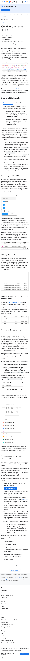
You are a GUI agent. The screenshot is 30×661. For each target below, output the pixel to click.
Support (3, 606)
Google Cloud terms (24, 648)
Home (2, 14)
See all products (5, 590)
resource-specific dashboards (14, 89)
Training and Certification (7, 627)
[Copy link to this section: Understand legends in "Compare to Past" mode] (13, 299)
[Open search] (20, 2)
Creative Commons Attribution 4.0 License (14, 576)
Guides (4, 16)
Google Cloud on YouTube (7, 640)
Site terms (16, 648)
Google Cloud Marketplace (7, 595)
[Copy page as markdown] (7, 30)
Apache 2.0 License (18, 577)
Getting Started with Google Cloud (9, 619)
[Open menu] (2, 2)
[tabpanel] (15, 116)
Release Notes (4, 608)
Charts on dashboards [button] (8, 103)
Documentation (9, 14)
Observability (16, 14)
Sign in (26, 1)
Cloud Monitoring (10, 6)
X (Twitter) (3, 638)
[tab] (8, 103)
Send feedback (7, 22)
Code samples (4, 622)
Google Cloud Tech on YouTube (8, 642)
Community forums (5, 604)
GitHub (2, 617)
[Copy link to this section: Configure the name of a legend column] (8, 332)
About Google (4, 648)
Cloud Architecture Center (7, 624)
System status (4, 611)
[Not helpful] (12, 19)
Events (2, 635)
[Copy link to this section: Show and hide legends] (21, 98)
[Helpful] (10, 19)
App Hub (25, 499)
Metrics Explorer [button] (20, 103)
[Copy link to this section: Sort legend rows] (16, 255)
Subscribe (24, 654)
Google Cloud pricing (5, 592)
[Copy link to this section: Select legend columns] (20, 176)
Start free (5, 10)
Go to (10, 488)
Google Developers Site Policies (11, 579)
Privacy (10, 648)
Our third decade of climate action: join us (11, 650)
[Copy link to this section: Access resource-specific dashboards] (12, 458)
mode (15, 302)
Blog (2, 633)
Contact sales (4, 597)
